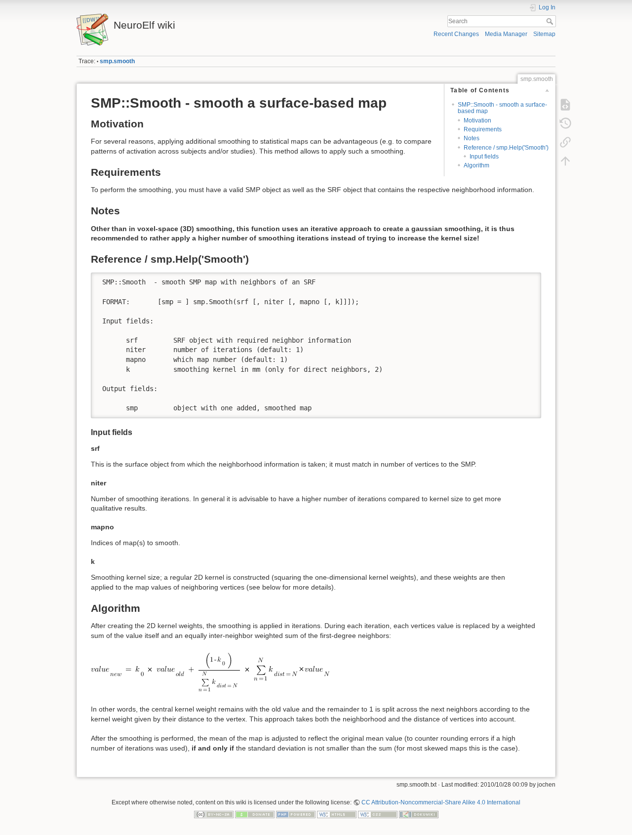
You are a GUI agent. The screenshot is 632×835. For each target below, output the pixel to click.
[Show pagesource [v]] (565, 104)
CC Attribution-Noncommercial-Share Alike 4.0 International (440, 802)
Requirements (483, 129)
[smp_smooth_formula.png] (211, 672)
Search (550, 21)
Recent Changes (456, 34)
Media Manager (506, 34)
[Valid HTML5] (336, 814)
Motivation (477, 120)
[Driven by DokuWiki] (418, 814)
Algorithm (476, 165)
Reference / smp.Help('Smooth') (506, 147)
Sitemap (544, 34)
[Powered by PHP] (296, 814)
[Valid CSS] (377, 814)
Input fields (484, 156)
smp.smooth (117, 61)
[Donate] (255, 814)
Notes (471, 138)
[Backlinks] (565, 142)
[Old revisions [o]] (565, 123)
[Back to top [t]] (565, 161)
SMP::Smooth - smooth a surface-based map (502, 108)
